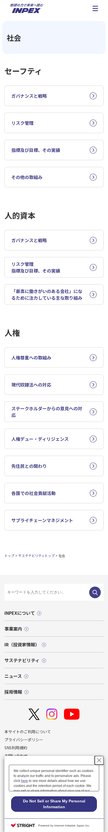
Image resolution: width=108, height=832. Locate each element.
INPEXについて (19, 613)
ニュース (13, 676)
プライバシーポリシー (23, 739)
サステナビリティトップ (36, 555)
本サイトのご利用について (27, 731)
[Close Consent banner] (99, 760)
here (24, 781)
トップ (9, 555)
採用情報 (13, 691)
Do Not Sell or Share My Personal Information (54, 804)
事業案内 (13, 628)
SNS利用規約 (15, 747)
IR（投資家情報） (22, 644)
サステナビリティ (22, 660)
